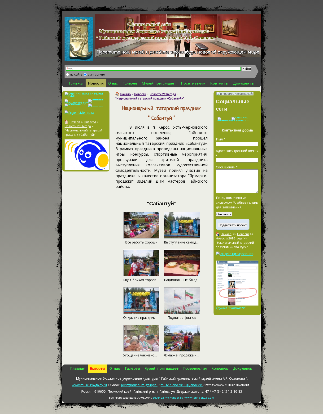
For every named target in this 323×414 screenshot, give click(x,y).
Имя (221, 139)
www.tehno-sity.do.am (199, 397)
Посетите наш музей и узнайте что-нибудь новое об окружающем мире (178, 52)
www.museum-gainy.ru (89, 385)
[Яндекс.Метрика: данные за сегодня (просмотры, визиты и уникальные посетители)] (79, 112)
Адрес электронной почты (237, 153)
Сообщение (227, 167)
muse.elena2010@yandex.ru (182, 385)
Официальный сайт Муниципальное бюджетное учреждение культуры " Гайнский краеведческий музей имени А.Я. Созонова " (151, 31)
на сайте (76, 74)
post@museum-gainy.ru (139, 385)
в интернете (96, 74)
